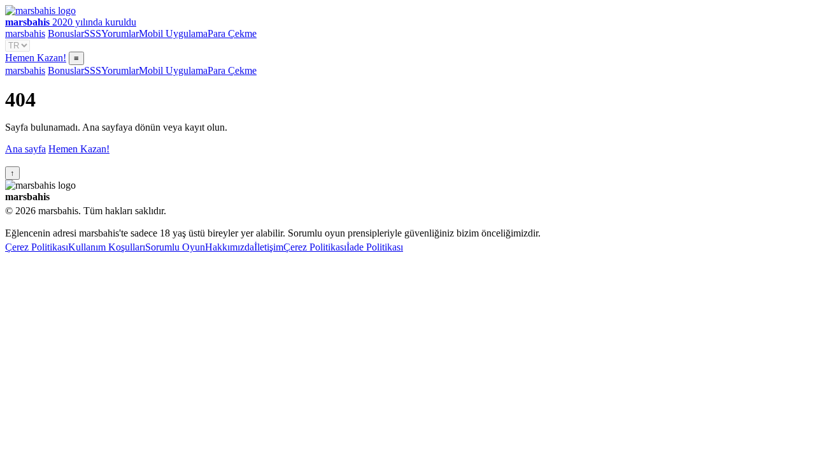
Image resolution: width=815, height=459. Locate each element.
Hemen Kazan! (35, 57)
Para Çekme (232, 33)
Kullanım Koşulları (106, 247)
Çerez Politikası (36, 247)
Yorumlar (120, 33)
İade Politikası (374, 247)
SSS (92, 33)
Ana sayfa (25, 148)
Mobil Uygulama (173, 33)
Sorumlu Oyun (175, 247)
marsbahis (25, 33)
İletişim (268, 247)
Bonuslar (66, 33)
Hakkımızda (229, 247)
